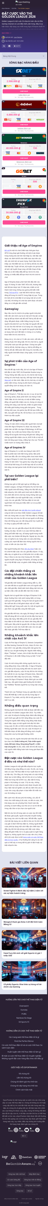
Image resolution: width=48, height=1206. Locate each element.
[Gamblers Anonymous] (13, 1157)
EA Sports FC (24, 1022)
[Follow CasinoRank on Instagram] (16, 1130)
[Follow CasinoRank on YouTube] (26, 1130)
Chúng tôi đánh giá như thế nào (24, 1081)
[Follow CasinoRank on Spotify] (32, 1130)
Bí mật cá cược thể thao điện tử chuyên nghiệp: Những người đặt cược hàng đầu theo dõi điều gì (22, 1057)
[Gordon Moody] (40, 1157)
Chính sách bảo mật (24, 1089)
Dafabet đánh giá (24, 128)
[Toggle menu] (3, 3)
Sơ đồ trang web (24, 1203)
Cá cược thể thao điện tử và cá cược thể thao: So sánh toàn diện (22, 1046)
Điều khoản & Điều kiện (11, 1199)
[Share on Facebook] (9, 46)
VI (23, 1136)
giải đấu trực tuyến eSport (31, 510)
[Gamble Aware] (21, 1163)
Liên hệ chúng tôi (24, 1077)
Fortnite (24, 1010)
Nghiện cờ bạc (39, 1199)
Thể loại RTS (13, 292)
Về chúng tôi (24, 1073)
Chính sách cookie (27, 1199)
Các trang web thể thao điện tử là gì (24, 1037)
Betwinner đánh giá (24, 162)
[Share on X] (4, 46)
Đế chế (7, 250)
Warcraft (8, 380)
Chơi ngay (24, 91)
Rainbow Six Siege (24, 1018)
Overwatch (24, 1006)
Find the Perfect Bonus (24, 1041)
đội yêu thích (29, 549)
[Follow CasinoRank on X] (21, 1130)
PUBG (24, 1014)
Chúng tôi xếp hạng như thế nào (24, 1085)
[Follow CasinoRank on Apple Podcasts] (37, 1130)
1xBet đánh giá (24, 95)
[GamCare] (25, 1157)
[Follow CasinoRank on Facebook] (10, 1130)
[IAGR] (5, 1157)
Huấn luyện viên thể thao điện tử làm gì (24, 1052)
